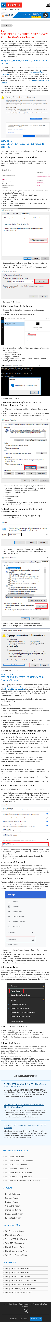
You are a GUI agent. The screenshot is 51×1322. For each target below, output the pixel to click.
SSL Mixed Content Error (16, 1255)
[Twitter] (26, 1311)
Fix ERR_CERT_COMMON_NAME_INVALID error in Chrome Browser (25, 1085)
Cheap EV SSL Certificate (16, 1164)
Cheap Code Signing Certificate (18, 1177)
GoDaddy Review (12, 1206)
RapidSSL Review (13, 1194)
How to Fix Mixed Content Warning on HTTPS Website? (25, 1126)
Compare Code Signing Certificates (20, 1288)
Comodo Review (12, 1198)
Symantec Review (13, 1210)
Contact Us (14, 1319)
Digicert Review (12, 1202)
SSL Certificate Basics (14, 1231)
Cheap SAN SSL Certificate (16, 1168)
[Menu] (48, 5)
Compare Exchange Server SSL (18, 1292)
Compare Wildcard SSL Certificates (20, 1280)
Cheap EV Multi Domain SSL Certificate (22, 1180)
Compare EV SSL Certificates (17, 1276)
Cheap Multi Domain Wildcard (18, 1172)
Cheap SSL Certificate (14, 1156)
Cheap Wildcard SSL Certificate (19, 1160)
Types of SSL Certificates (16, 1239)
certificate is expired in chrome (13, 687)
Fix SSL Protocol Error (15, 1247)
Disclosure (24, 1319)
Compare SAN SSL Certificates (18, 1284)
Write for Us (36, 1319)
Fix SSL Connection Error (16, 1251)
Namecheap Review (14, 1214)
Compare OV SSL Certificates (17, 1272)
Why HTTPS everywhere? (16, 1243)
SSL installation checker (14, 689)
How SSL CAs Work (13, 1235)
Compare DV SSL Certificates (17, 1268)
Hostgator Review (13, 1218)
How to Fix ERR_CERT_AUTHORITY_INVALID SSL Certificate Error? (24, 1105)
